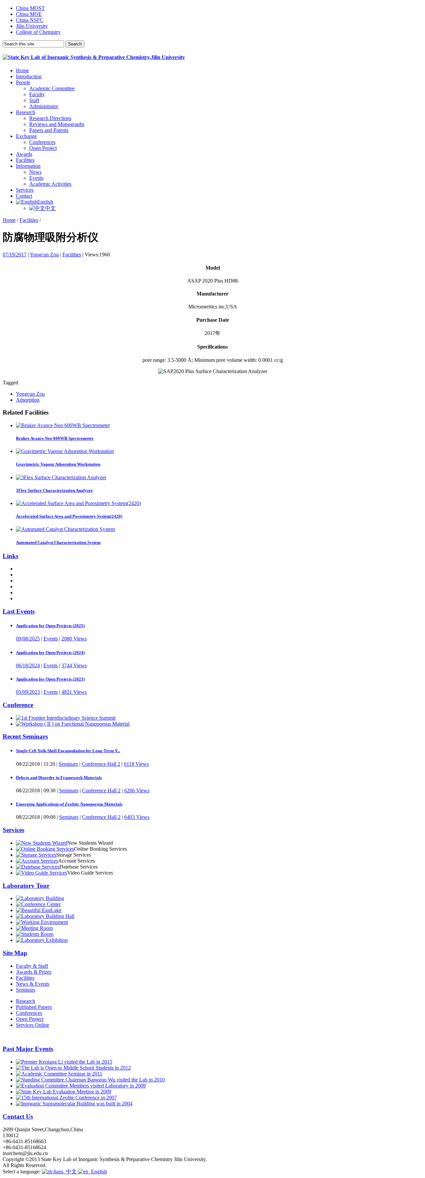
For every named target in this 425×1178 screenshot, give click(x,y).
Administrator (43, 106)
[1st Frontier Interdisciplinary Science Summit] (66, 718)
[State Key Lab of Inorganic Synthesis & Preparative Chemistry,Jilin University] (94, 57)
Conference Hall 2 (101, 764)
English (45, 202)
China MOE (29, 14)
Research (25, 112)
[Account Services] (37, 861)
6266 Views (136, 790)
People (23, 82)
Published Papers (34, 1007)
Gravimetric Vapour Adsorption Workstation (58, 464)
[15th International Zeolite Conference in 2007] (66, 1097)
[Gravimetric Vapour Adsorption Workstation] (65, 451)
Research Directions (50, 118)
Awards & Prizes (33, 972)
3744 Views (74, 665)
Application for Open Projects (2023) (50, 679)
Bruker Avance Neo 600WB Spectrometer (55, 438)
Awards (24, 154)
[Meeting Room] (34, 928)
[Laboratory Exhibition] (42, 940)
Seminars (68, 764)
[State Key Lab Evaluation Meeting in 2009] (63, 1091)
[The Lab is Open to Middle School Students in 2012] (73, 1068)
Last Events (19, 611)
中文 (50, 208)
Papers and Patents (48, 130)
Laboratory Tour (26, 885)
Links (10, 556)
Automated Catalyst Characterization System (58, 542)
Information (28, 166)
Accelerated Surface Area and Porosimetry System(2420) (69, 516)
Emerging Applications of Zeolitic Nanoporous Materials (69, 804)
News (35, 172)
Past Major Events (28, 1048)
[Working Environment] (42, 922)
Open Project (43, 148)
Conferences (42, 142)
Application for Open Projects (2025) (50, 625)
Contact (24, 196)
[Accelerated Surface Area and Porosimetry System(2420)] (78, 503)
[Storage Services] (36, 855)
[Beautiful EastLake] (38, 910)
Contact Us (18, 1116)
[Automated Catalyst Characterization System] (65, 529)
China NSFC (29, 20)
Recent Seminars (25, 736)
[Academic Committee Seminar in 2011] (59, 1074)
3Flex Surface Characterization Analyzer (54, 490)
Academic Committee (52, 88)
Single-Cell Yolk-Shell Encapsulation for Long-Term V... (68, 750)
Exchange (26, 136)
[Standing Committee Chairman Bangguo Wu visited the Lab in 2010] (90, 1079)
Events (36, 178)
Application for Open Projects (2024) (50, 652)
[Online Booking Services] (45, 849)
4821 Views (74, 692)
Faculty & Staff (32, 966)
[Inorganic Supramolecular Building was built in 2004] (74, 1103)
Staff (34, 100)
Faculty (37, 94)
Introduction (29, 76)
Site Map (15, 952)
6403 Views (136, 817)
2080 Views (74, 638)
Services (25, 190)
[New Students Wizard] (41, 843)
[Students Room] (34, 934)
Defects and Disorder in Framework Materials (59, 777)
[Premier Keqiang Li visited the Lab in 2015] (64, 1062)
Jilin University (32, 26)
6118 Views (136, 764)
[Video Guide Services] (41, 873)
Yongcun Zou (44, 254)
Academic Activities (50, 184)
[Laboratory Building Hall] (45, 916)
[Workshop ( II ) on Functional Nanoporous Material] (72, 724)
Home (22, 70)
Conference (18, 704)
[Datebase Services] (37, 867)
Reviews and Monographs (56, 124)
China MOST (30, 8)
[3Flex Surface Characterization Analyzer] (61, 477)
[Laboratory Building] (40, 898)
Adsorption (28, 400)
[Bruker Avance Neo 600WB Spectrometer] (63, 425)
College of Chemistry (38, 32)
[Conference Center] (38, 904)
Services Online (32, 1025)
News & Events (32, 984)
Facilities (25, 160)
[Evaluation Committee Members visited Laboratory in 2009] (81, 1085)
